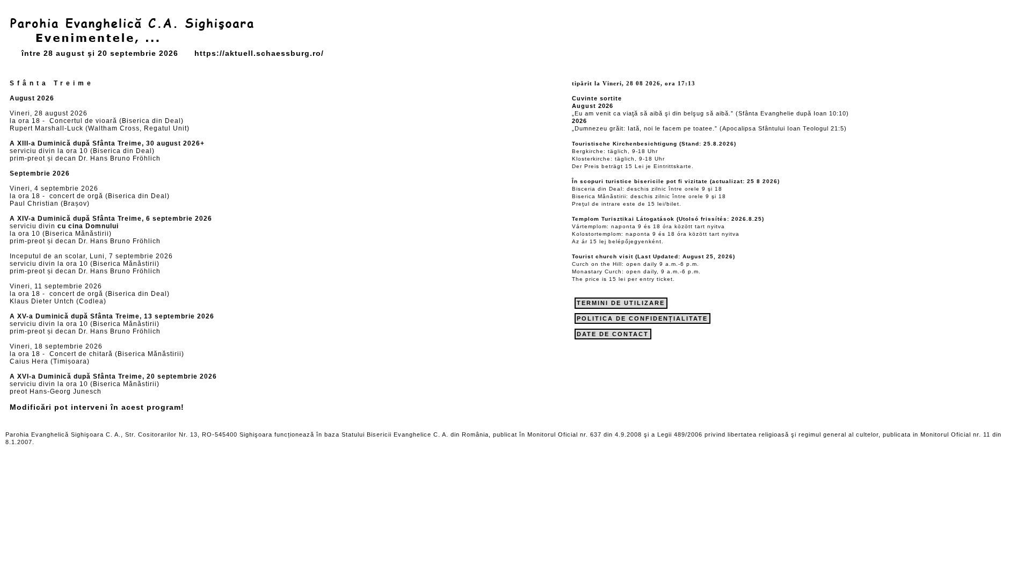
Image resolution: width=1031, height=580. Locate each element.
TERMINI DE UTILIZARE (621, 303)
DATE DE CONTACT (613, 334)
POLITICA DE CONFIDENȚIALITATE (642, 318)
